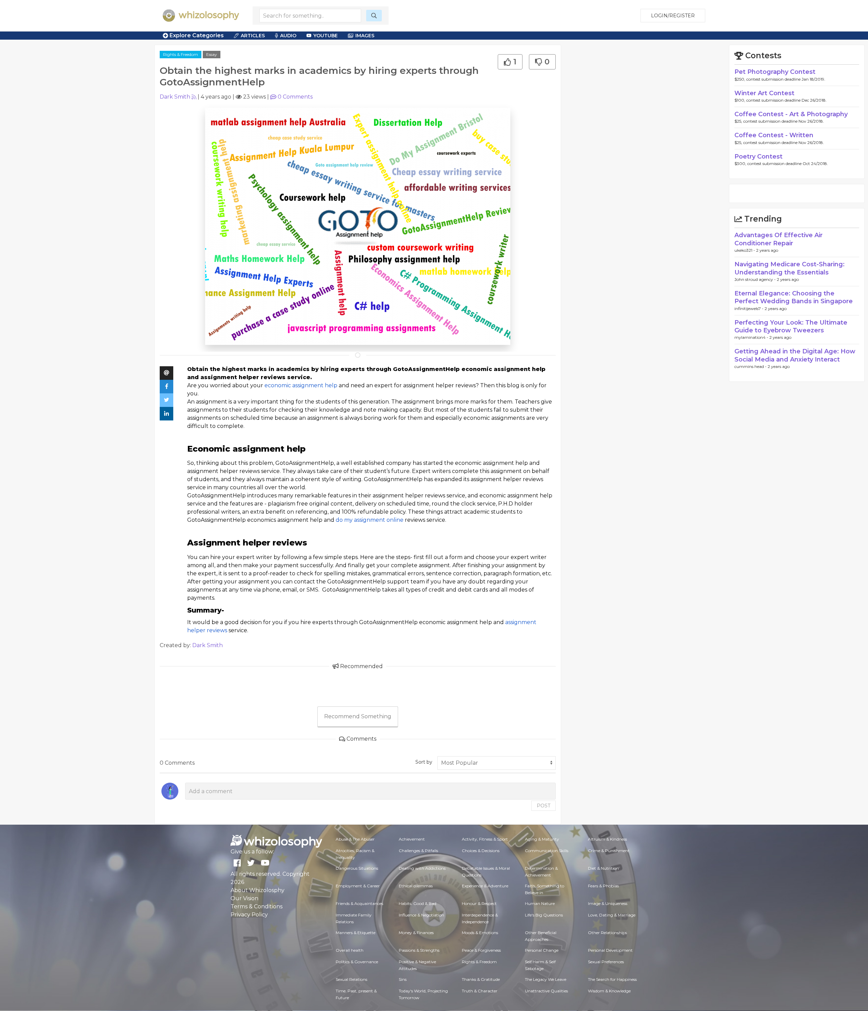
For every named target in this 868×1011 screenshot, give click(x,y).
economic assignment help (300, 385)
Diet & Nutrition (603, 868)
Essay (211, 54)
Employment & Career (358, 885)
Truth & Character (479, 990)
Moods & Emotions (480, 932)
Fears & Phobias (603, 885)
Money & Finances (416, 932)
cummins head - (751, 366)
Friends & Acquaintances (359, 903)
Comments (295, 97)
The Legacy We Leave (545, 979)
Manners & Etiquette (355, 932)
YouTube (325, 36)
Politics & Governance (357, 961)
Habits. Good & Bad (417, 903)
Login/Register (673, 16)
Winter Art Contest (764, 93)
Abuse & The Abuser (355, 839)
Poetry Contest (758, 156)
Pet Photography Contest (774, 72)
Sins (403, 979)
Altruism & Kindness (607, 839)
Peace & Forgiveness (481, 950)
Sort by (423, 762)
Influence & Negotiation (421, 914)
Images (364, 36)
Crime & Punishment (609, 850)
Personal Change (541, 950)
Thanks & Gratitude (481, 979)
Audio (288, 36)
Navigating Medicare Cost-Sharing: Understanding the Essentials (789, 268)
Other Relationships (607, 932)
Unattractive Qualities (546, 990)
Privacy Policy (249, 914)
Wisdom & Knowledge (609, 990)
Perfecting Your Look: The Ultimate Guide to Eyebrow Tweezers (790, 326)
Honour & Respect (479, 903)
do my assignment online (369, 520)
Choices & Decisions (480, 850)
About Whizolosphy (257, 890)
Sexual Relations (351, 979)
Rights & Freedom (180, 54)
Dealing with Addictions (422, 868)
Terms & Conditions (256, 906)
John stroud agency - (755, 279)
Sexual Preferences (606, 961)
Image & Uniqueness (607, 903)
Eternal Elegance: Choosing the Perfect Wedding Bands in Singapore (793, 297)
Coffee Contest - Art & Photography (791, 114)
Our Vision (244, 898)
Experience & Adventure (485, 885)
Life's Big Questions (544, 914)
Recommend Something (357, 716)
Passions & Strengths (419, 950)
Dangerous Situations (357, 868)
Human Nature (540, 903)
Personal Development (610, 950)
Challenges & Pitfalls (418, 850)
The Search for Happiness (612, 979)
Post (543, 806)
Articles (253, 36)
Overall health (349, 950)
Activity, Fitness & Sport (485, 839)
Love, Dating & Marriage (611, 914)
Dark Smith (175, 97)
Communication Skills (546, 850)
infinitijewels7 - (749, 308)
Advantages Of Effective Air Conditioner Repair (778, 239)
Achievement (412, 839)
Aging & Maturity (542, 839)
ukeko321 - (745, 250)
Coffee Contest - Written (773, 135)
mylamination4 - (751, 337)
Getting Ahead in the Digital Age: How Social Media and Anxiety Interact (794, 355)
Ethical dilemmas (416, 885)
